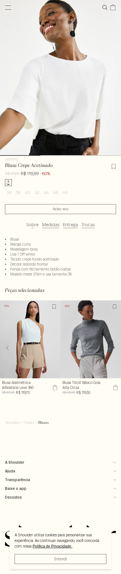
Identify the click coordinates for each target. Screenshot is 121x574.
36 (9, 192)
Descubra (13, 497)
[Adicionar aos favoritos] (113, 165)
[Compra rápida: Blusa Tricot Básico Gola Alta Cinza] (114, 387)
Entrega (70, 224)
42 (37, 192)
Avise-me (60, 209)
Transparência (17, 479)
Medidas (50, 224)
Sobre (32, 224)
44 (46, 192)
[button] (114, 348)
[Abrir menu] (8, 7)
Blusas (43, 422)
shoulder (12, 422)
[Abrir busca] (106, 7)
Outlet (29, 422)
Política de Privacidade (52, 546)
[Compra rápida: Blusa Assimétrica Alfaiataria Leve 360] (54, 387)
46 (55, 192)
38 (18, 192)
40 (27, 192)
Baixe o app (15, 488)
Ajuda (10, 471)
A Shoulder (14, 462)
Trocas (88, 224)
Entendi (60, 559)
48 (65, 192)
